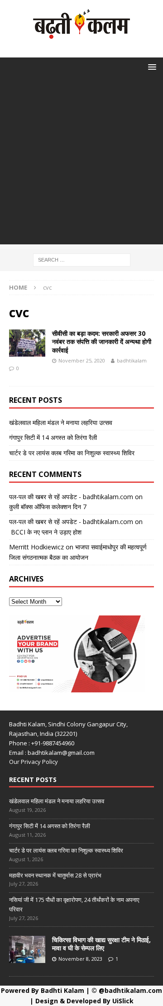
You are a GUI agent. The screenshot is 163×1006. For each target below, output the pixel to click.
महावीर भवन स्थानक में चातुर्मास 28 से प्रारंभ (55, 875)
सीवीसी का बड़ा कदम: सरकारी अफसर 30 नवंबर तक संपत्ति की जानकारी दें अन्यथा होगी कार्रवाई (101, 341)
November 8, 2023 (80, 958)
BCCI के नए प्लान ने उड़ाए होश (45, 532)
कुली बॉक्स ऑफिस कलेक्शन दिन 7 (47, 506)
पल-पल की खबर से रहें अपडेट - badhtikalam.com (71, 496)
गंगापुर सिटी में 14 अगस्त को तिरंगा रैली (53, 437)
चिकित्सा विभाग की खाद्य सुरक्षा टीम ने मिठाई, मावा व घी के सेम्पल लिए (101, 943)
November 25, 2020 (81, 360)
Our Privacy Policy (33, 762)
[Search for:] (81, 259)
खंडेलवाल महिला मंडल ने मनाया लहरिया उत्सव (60, 422)
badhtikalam (132, 360)
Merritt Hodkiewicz (36, 547)
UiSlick (123, 1000)
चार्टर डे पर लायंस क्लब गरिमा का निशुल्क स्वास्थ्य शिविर (71, 452)
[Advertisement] (81, 162)
